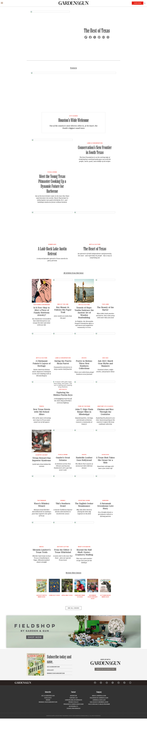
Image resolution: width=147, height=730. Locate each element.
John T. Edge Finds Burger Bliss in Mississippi (84, 412)
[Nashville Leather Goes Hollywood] (84, 430)
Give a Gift (50, 670)
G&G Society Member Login (99, 702)
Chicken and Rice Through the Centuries (105, 412)
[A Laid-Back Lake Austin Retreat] (52, 212)
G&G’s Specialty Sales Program (99, 704)
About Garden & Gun (99, 695)
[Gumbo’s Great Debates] (63, 430)
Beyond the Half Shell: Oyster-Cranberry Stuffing (84, 552)
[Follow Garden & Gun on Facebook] (95, 683)
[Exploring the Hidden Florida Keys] (63, 387)
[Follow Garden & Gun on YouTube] (130, 683)
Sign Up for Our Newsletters (105, 669)
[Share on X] (95, 37)
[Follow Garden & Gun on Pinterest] (118, 683)
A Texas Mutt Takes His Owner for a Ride (105, 460)
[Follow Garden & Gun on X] (112, 683)
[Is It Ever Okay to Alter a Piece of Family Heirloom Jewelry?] (41, 302)
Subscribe (137, 3)
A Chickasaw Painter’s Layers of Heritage (42, 363)
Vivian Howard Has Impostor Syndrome (41, 459)
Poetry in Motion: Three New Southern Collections (84, 365)
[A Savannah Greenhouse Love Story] (105, 476)
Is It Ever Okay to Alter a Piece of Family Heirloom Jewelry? (42, 311)
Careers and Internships (73, 699)
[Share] (86, 37)
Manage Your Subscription (56, 673)
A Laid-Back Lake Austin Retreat (52, 251)
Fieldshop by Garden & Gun (99, 697)
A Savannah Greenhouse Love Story (105, 506)
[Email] (103, 37)
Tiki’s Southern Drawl (63, 504)
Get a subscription (48, 695)
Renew (48, 699)
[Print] (108, 37)
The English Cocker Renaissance (84, 504)
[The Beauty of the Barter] (105, 280)
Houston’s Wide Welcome (73, 120)
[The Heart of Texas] (94, 212)
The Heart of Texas (94, 249)
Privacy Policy (73, 702)
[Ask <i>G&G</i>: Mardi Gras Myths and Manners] (105, 334)
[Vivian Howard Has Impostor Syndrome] (41, 452)
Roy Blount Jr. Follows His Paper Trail (62, 310)
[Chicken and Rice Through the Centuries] (105, 382)
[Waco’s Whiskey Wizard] (41, 476)
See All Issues (73, 608)
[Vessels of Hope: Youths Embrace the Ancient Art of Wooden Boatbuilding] (84, 302)
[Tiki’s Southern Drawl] (63, 476)
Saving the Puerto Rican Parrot (62, 362)
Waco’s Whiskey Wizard (41, 504)
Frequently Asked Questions (74, 704)
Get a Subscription (53, 666)
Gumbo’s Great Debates (63, 458)
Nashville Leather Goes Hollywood (84, 458)
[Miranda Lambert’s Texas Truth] (41, 523)
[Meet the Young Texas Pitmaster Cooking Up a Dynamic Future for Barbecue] (52, 140)
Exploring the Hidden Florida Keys (62, 393)
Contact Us (73, 697)
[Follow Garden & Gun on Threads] (107, 683)
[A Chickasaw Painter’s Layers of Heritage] (41, 334)
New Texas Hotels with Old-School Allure (41, 412)
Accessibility (73, 706)
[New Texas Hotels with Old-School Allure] (41, 382)
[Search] (144, 3)
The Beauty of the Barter (105, 308)
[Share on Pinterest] (99, 37)
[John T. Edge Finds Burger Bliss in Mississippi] (84, 382)
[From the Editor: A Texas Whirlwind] (63, 523)
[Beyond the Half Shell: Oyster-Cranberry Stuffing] (84, 523)
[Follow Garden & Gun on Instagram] (101, 683)
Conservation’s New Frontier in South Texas (95, 150)
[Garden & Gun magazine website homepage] (73, 3)
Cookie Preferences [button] (73, 708)
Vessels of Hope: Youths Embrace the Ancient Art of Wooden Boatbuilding (84, 312)
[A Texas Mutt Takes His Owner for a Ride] (105, 430)
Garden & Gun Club (99, 699)
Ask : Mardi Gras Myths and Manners (105, 363)
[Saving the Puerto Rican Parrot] (63, 334)
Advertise (73, 695)
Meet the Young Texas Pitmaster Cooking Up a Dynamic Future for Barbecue (52, 184)
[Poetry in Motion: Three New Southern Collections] (84, 334)
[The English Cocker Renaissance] (84, 476)
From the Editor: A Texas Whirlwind (63, 551)
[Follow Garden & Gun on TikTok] (124, 683)
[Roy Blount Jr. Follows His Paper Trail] (63, 280)
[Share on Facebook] (90, 37)
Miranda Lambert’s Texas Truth (42, 551)
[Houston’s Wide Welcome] (73, 73)
